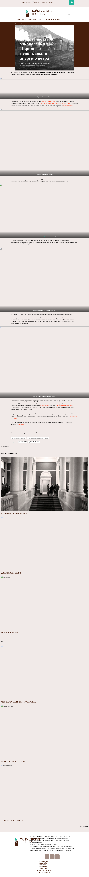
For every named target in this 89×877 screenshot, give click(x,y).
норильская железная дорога (38, 438)
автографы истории (18, 438)
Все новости (84, 826)
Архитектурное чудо (13, 761)
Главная (17, 23)
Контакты (43, 864)
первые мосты (67, 106)
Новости (21, 19)
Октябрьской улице (46, 236)
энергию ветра (45, 405)
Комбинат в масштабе (14, 513)
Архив (48, 19)
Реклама (43, 866)
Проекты (32, 19)
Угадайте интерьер (12, 821)
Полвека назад (9, 632)
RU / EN (56, 19)
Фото (41, 19)
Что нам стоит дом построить (18, 702)
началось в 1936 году (49, 101)
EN (69, 14)
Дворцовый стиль (11, 573)
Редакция (43, 862)
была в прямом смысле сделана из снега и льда (56, 103)
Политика (43, 868)
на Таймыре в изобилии (65, 405)
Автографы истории (30, 23)
